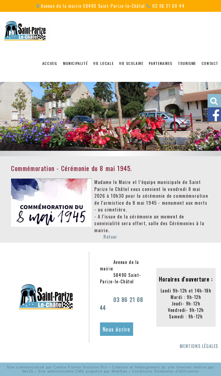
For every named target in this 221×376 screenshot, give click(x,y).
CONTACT (210, 63)
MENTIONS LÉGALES (199, 346)
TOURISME (187, 63)
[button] (214, 100)
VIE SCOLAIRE (131, 63)
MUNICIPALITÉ (75, 63)
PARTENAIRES (160, 63)
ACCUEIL (50, 63)
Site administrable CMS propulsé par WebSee (82, 371)
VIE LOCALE (103, 63)
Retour (110, 237)
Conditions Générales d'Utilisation (165, 371)
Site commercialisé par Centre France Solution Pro (57, 367)
